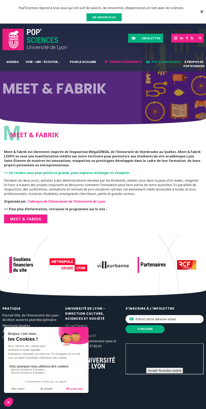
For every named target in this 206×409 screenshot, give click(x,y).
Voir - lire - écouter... (43, 62)
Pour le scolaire (83, 62)
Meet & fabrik (25, 218)
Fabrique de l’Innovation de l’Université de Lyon (67, 201)
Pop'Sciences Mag (166, 62)
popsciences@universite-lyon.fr (90, 341)
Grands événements (125, 62)
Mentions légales (16, 325)
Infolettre (151, 38)
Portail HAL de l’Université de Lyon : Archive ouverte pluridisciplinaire (31, 317)
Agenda (12, 62)
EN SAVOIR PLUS (104, 17)
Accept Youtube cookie (164, 370)
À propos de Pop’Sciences (194, 64)
